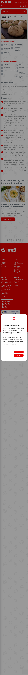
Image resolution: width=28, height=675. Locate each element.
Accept (18, 355)
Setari (5, 354)
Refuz (18, 352)
